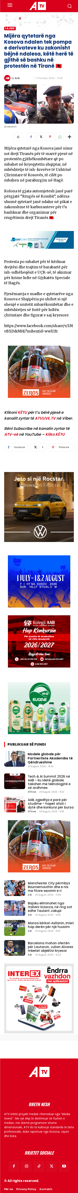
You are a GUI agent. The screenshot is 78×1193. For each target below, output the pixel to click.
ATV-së (11, 434)
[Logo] (37, 6)
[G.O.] (8, 78)
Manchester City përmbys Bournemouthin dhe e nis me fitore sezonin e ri (49, 887)
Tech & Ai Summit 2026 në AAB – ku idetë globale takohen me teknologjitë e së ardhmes (49, 782)
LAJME (10, 28)
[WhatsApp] (60, 137)
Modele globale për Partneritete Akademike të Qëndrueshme (50, 758)
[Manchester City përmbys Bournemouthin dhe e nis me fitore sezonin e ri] (14, 888)
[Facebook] (31, 137)
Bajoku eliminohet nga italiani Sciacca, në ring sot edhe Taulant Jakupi (50, 907)
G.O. (17, 78)
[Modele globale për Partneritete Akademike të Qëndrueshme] (14, 759)
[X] (40, 137)
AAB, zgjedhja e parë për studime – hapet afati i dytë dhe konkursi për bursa (51, 804)
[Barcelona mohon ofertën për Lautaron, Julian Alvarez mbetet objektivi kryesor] (14, 948)
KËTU (22, 412)
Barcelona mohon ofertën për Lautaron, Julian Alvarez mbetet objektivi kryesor (50, 947)
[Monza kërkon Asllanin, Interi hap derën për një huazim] (14, 928)
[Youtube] (64, 1166)
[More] (69, 137)
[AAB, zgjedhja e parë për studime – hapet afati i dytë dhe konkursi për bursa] (14, 804)
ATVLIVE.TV (45, 418)
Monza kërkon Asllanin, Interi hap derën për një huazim (51, 925)
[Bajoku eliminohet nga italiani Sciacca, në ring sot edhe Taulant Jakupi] (14, 908)
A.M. (30, 894)
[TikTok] (39, 1166)
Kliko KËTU (55, 434)
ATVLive (32, 791)
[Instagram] (26, 1166)
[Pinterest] (50, 137)
